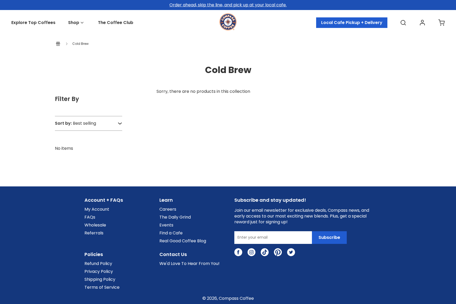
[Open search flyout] (403, 23)
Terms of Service (102, 287)
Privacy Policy (98, 271)
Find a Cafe (171, 233)
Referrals (93, 233)
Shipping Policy (99, 279)
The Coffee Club (115, 23)
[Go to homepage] (228, 29)
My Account (96, 209)
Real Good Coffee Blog (182, 241)
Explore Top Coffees (33, 23)
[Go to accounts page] (422, 22)
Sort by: (63, 123)
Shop (73, 23)
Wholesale (95, 225)
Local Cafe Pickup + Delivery (351, 23)
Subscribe (329, 237)
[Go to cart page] (441, 23)
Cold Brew (80, 44)
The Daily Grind (175, 217)
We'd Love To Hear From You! (189, 264)
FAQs (89, 217)
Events (166, 225)
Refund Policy (98, 264)
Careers (167, 209)
